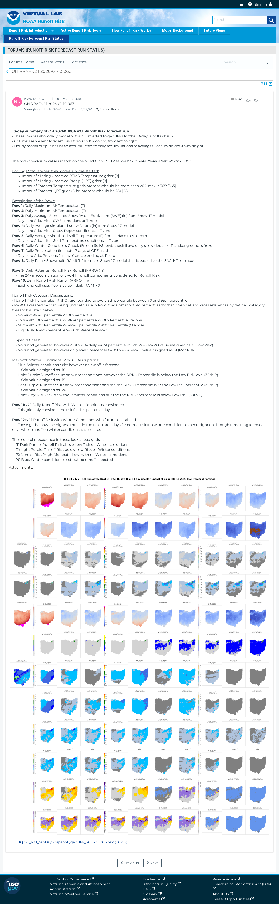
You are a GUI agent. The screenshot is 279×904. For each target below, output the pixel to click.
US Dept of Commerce (70, 879)
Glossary (150, 894)
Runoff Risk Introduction (29, 30)
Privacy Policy (225, 879)
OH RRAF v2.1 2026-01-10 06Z (49, 104)
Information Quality (160, 884)
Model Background (177, 30)
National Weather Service (72, 894)
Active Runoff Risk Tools (81, 30)
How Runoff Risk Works (131, 30)
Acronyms (152, 899)
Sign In (261, 4)
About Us (221, 894)
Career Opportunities (231, 899)
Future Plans (214, 30)
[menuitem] (21, 62)
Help (147, 889)
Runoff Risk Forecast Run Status (36, 38)
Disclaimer (152, 879)
